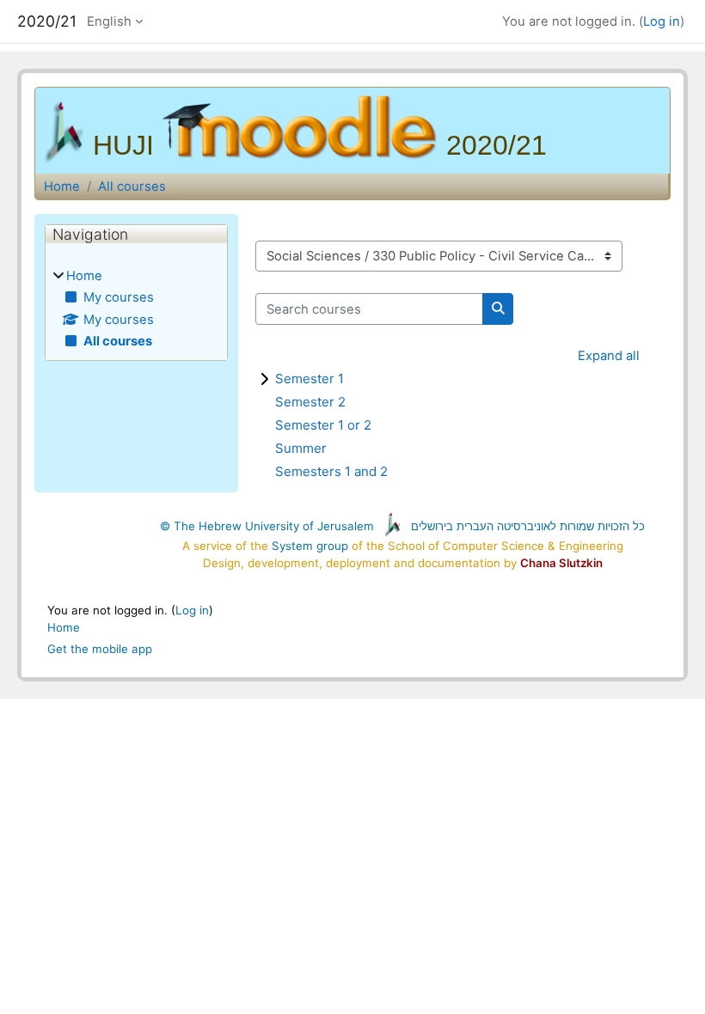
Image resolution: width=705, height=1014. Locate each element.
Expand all (609, 355)
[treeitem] (136, 308)
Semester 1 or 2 (323, 425)
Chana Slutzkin (561, 563)
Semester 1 (309, 378)
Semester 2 (310, 402)
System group (310, 546)
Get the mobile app (99, 649)
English (109, 21)
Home (62, 186)
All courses (132, 186)
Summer (301, 448)
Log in (661, 21)
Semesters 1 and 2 (331, 471)
